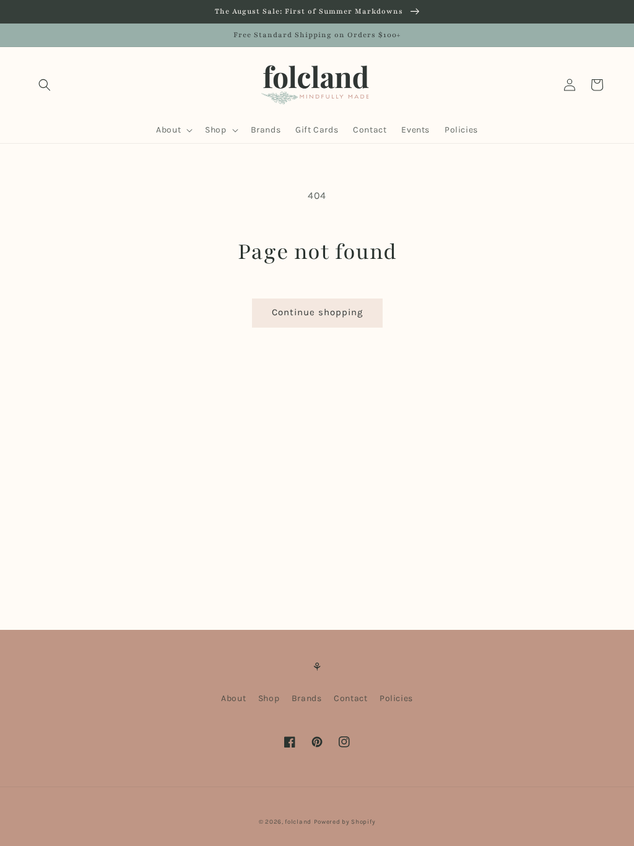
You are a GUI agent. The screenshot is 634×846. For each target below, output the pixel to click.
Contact (350, 698)
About (233, 698)
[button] (44, 84)
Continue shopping (317, 312)
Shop (268, 698)
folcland (298, 822)
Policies (396, 698)
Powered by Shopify (345, 822)
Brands (307, 698)
